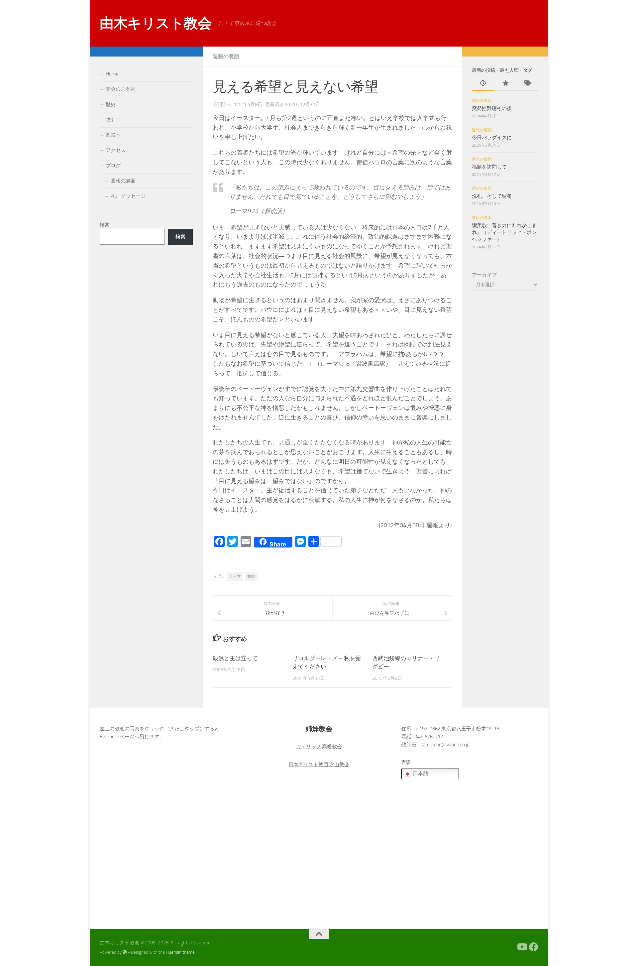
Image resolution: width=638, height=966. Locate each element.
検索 (105, 225)
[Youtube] (521, 947)
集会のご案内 (121, 89)
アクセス (116, 150)
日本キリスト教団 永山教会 (318, 765)
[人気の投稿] (505, 83)
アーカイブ (484, 275)
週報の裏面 (226, 56)
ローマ (235, 576)
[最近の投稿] (483, 83)
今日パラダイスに (492, 138)
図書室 (113, 135)
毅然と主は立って (235, 658)
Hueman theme (180, 952)
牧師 (251, 576)
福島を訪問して (489, 167)
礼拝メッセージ (128, 196)
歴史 (111, 104)
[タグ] (527, 83)
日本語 (420, 773)
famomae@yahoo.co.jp (445, 745)
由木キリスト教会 (155, 23)
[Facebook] (533, 947)
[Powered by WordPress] (125, 952)
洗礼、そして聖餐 (492, 196)
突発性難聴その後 (492, 108)
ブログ (113, 166)
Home (112, 74)
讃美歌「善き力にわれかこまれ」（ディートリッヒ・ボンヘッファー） (504, 232)
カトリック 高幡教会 (319, 747)
